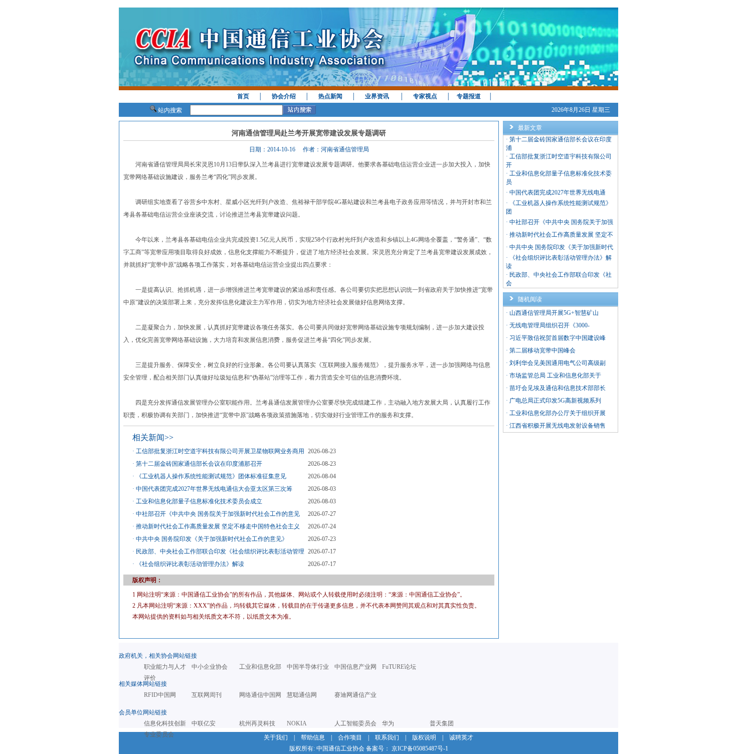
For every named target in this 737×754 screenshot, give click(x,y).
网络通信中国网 (260, 694)
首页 (243, 96)
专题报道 (469, 96)
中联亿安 (204, 723)
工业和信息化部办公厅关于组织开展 (557, 413)
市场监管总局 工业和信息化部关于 (555, 375)
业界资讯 (377, 96)
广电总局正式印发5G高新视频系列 (555, 400)
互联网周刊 (207, 694)
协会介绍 (284, 96)
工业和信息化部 (260, 666)
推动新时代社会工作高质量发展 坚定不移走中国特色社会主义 (218, 526)
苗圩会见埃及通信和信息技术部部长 (557, 388)
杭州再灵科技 (257, 723)
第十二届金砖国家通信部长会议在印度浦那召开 (199, 463)
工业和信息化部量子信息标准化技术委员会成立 (199, 501)
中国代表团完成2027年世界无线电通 (557, 192)
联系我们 (387, 737)
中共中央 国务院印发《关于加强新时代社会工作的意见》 (212, 538)
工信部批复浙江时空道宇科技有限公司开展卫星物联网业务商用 (220, 451)
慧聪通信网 (302, 694)
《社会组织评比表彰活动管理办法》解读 (190, 564)
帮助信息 (313, 737)
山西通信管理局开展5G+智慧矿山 (554, 312)
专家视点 (425, 96)
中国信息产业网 (355, 666)
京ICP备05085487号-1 (420, 748)
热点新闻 (330, 96)
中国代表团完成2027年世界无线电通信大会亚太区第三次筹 (214, 488)
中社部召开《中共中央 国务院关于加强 (561, 222)
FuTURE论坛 (399, 666)
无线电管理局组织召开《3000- (549, 325)
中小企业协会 (210, 666)
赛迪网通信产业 (355, 694)
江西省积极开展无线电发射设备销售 (557, 425)
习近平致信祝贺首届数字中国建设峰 (557, 337)
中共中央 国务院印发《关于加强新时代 (561, 247)
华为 (388, 723)
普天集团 (442, 723)
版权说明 (424, 737)
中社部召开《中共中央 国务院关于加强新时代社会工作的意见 (218, 513)
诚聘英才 (461, 737)
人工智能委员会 (355, 723)
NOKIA (297, 723)
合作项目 (350, 737)
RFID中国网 (160, 694)
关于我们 (276, 737)
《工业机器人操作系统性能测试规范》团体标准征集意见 (211, 476)
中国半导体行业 (308, 666)
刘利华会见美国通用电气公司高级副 (557, 362)
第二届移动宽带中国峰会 (542, 350)
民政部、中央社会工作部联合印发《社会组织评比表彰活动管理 (220, 551)
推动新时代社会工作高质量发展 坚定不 (561, 234)
